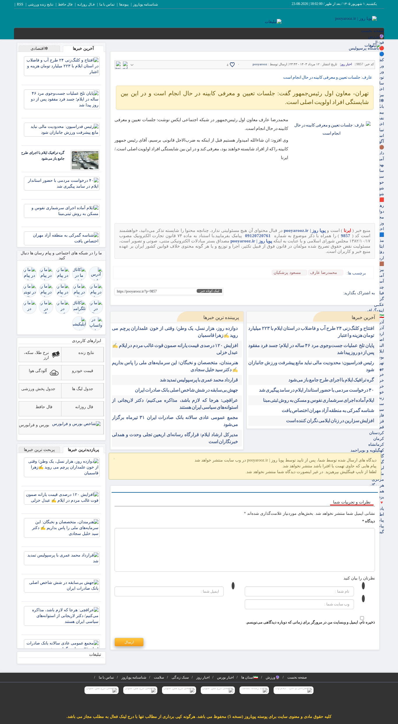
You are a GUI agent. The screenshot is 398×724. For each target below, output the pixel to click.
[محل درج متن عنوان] (218, 690)
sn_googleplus (328, 293)
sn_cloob (301, 293)
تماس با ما (107, 4)
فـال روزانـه (86, 4)
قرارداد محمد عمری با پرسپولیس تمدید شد (199, 379)
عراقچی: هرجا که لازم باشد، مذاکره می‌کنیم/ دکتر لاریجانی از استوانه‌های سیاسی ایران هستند (175, 404)
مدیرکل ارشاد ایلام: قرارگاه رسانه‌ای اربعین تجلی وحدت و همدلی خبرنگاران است (175, 438)
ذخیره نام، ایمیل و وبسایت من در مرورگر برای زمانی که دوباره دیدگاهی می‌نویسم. (310, 622)
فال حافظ (65, 4)
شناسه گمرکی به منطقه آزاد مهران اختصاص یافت (328, 410)
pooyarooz (260, 64)
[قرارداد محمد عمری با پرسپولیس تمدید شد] (61, 558)
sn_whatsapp (292, 293)
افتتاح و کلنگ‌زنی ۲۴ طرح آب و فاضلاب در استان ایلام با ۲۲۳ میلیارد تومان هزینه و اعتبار (311, 332)
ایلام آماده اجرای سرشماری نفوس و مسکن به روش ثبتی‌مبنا (318, 400)
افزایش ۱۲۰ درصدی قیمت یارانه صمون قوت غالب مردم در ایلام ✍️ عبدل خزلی (175, 349)
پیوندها (123, 4)
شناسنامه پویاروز (145, 4)
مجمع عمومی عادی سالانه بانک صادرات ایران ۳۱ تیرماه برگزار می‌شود (175, 421)
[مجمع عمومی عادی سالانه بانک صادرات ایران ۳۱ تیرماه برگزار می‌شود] (61, 646)
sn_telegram (319, 293)
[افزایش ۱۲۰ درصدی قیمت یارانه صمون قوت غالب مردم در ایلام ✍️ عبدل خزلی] (61, 497)
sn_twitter (283, 293)
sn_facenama (310, 293)
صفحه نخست (372, 31)
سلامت (159, 677)
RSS (20, 4)
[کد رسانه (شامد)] (254, 690)
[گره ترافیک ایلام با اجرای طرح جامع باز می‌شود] (85, 160)
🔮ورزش (376, 36)
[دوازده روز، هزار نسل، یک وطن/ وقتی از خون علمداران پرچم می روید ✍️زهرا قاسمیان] (61, 467)
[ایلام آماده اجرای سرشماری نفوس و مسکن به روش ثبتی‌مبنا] (61, 210)
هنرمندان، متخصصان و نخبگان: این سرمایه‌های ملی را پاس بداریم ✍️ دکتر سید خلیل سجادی (175, 366)
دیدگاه (368, 521)
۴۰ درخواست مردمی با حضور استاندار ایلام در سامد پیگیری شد (316, 389)
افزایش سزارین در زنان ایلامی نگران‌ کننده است (330, 420)
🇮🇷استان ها (249, 677)
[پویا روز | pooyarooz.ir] (356, 18)
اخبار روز (346, 64)
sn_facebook (337, 293)
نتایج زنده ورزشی (40, 4)
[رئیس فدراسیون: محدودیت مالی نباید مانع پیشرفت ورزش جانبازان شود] (61, 129)
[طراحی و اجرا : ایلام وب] (294, 690)
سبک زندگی (180, 677)
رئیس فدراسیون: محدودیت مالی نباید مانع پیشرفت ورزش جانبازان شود (311, 366)
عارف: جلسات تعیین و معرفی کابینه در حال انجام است (327, 77)
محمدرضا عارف (323, 272)
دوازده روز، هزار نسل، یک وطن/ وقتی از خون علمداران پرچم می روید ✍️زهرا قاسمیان (175, 332)
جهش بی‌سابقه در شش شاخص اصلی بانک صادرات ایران (186, 389)
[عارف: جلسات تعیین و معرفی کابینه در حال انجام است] (332, 147)
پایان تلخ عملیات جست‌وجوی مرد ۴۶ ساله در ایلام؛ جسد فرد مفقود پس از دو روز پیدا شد (311, 349)
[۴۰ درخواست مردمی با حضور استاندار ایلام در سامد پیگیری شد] (61, 183)
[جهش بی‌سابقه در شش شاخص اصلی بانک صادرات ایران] (61, 585)
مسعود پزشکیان (287, 272)
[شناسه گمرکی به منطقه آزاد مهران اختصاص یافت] (61, 238)
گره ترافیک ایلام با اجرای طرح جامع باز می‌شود (331, 379)
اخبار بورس (225, 677)
